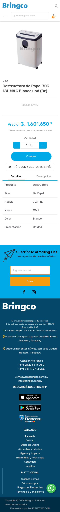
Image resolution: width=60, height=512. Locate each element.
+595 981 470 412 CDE (30, 368)
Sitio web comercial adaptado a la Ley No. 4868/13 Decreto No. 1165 (30, 325)
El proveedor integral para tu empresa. (30, 321)
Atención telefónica (30, 360)
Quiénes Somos (30, 479)
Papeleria (30, 436)
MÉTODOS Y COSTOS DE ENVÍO (32, 166)
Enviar (30, 281)
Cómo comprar (30, 483)
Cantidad (30, 138)
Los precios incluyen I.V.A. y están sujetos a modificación (30, 330)
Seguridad (30, 461)
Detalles (16, 176)
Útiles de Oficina (30, 444)
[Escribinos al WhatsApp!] (51, 489)
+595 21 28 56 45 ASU (30, 364)
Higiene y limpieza (30, 453)
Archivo (30, 440)
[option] (30, 48)
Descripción (43, 176)
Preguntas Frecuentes (30, 487)
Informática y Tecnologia (30, 457)
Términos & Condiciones (30, 491)
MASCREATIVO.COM (39, 508)
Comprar (31, 156)
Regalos (30, 466)
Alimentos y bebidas (30, 449)
